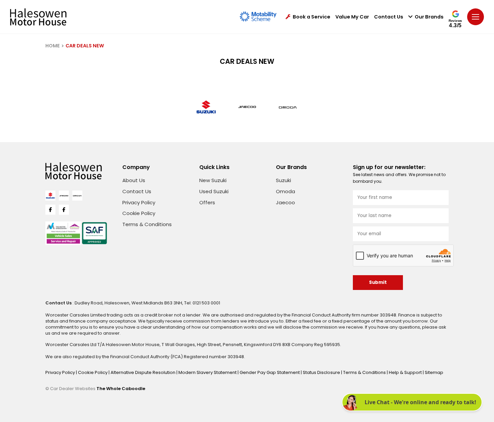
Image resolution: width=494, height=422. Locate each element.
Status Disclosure (322, 372)
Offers (207, 202)
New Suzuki (213, 180)
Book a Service (311, 16)
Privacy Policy (138, 202)
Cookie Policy (138, 213)
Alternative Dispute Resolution (143, 372)
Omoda (285, 191)
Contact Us (388, 16)
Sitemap (434, 372)
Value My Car (352, 16)
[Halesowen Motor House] (38, 17)
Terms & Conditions (147, 224)
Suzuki (283, 180)
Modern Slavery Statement (208, 372)
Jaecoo (285, 202)
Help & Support (406, 372)
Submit (378, 282)
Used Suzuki (214, 191)
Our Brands (429, 16)
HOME (52, 45)
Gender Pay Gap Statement (270, 372)
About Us (133, 180)
